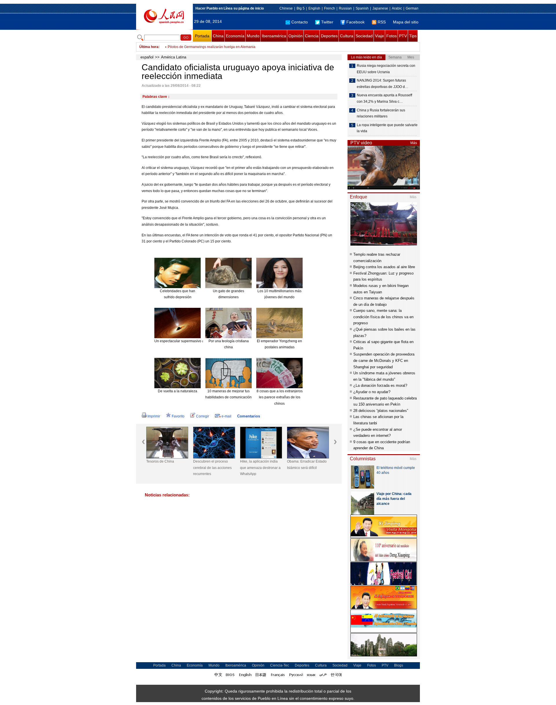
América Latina (173, 57)
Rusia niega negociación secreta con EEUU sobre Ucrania (386, 69)
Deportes (329, 36)
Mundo (253, 36)
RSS (382, 22)
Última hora (148, 47)
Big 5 (301, 8)
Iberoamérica (274, 36)
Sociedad (364, 36)
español (146, 57)
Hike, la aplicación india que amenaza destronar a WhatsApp (260, 467)
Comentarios (248, 416)
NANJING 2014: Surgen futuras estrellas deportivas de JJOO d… (382, 83)
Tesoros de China (160, 461)
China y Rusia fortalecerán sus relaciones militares (381, 113)
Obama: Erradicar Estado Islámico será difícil (307, 464)
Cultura (346, 36)
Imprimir (153, 416)
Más (413, 143)
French (329, 8)
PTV (403, 36)
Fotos (391, 36)
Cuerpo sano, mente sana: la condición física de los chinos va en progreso (383, 316)
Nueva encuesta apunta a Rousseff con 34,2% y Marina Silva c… (384, 98)
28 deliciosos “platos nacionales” (380, 410)
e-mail (226, 416)
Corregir (202, 416)
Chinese (286, 8)
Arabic (397, 8)
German (412, 8)
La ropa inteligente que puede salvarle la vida (387, 128)
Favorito (178, 416)
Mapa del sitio (405, 22)
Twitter (327, 22)
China (218, 36)
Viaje (379, 36)
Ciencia (312, 36)
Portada (202, 36)
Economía (235, 36)
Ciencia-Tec (279, 665)
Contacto (299, 22)
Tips (413, 36)
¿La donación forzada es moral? (380, 385)
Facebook (355, 22)
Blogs (398, 665)
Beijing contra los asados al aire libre (384, 267)
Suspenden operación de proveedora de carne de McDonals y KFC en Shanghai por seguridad (383, 360)
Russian (345, 8)
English (314, 8)
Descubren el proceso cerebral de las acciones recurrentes (212, 467)
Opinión (295, 36)
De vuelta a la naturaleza (177, 391)
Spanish (362, 8)
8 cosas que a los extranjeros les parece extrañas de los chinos (280, 397)
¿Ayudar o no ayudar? (371, 392)
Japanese (380, 8)
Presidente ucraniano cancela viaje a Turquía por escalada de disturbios (225, 49)
